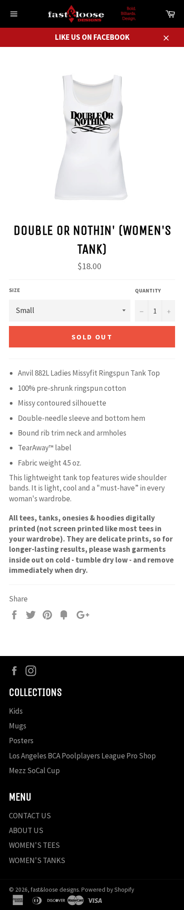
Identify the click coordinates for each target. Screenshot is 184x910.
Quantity (148, 290)
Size (14, 290)
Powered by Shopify (107, 889)
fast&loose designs (55, 889)
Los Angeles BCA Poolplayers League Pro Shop (82, 756)
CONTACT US (30, 816)
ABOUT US (26, 830)
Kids (16, 711)
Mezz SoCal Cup (34, 770)
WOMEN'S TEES (34, 845)
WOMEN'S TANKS (37, 860)
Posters (21, 740)
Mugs (17, 726)
